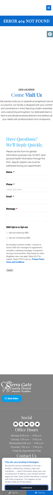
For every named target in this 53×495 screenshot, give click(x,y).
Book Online (12, 398)
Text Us (41, 493)
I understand (26, 488)
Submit (9, 270)
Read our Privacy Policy (21, 482)
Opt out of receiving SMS (19, 238)
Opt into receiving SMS (18, 233)
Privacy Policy (38, 259)
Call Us (14, 493)
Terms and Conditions (15, 262)
